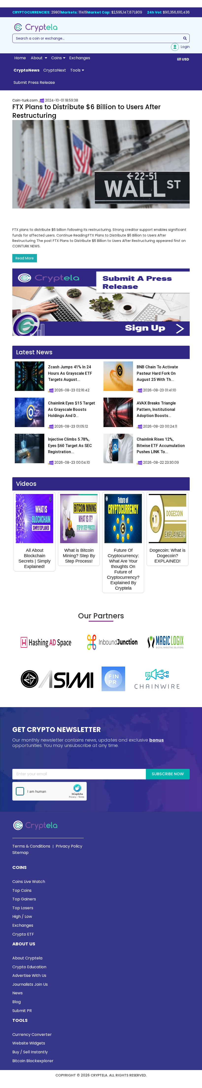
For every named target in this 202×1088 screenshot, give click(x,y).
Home (20, 58)
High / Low (22, 916)
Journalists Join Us (30, 984)
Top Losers (22, 908)
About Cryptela (27, 958)
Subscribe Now (168, 774)
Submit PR (22, 1010)
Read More (25, 258)
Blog (16, 1002)
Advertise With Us (29, 975)
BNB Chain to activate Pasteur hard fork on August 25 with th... (157, 373)
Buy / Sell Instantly (30, 1052)
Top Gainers (24, 899)
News (17, 993)
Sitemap (20, 852)
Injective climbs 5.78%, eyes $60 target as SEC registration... (70, 445)
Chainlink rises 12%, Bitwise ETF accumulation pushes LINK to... (161, 445)
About (37, 58)
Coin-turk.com (25, 100)
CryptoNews (26, 70)
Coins (56, 58)
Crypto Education (29, 967)
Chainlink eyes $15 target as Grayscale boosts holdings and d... (71, 409)
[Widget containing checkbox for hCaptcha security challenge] (49, 791)
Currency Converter (32, 1034)
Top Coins (22, 890)
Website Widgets (28, 1043)
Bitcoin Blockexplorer (32, 1061)
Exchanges (79, 58)
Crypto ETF (23, 934)
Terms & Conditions (31, 846)
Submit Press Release (34, 82)
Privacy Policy (69, 846)
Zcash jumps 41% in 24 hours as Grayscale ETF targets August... (70, 373)
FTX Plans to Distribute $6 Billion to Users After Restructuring (86, 111)
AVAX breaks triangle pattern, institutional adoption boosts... (156, 409)
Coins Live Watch (28, 881)
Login (184, 46)
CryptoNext (54, 70)
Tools (75, 70)
